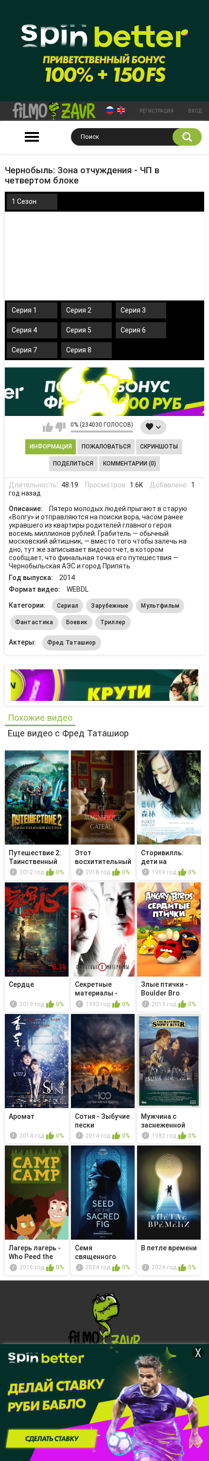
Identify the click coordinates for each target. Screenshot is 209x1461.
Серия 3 (133, 310)
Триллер (112, 622)
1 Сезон (24, 201)
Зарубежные (109, 605)
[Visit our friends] (104, 685)
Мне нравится (48, 427)
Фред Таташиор (71, 642)
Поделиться (73, 463)
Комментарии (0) (129, 463)
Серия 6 (133, 330)
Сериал (68, 605)
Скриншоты (159, 446)
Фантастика (34, 622)
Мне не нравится (60, 427)
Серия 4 (24, 330)
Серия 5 (78, 330)
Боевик (77, 622)
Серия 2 (78, 310)
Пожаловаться (106, 446)
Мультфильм (160, 605)
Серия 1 (24, 310)
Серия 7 (24, 350)
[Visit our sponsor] (104, 391)
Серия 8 (78, 350)
